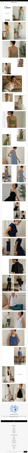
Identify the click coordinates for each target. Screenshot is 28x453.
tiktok (14, 448)
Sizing (14, 436)
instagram (14, 446)
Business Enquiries (14, 431)
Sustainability (14, 432)
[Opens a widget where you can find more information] (25, 452)
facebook (14, 447)
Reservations (14, 438)
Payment (14, 437)
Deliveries (14, 439)
